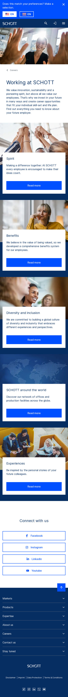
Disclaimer (11, 677)
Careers (14, 70)
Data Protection (34, 677)
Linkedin (37, 559)
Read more (34, 185)
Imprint (21, 677)
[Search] (46, 23)
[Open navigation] (63, 23)
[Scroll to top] (61, 587)
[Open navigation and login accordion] (55, 23)
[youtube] (44, 689)
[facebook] (23, 689)
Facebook (37, 535)
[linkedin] (34, 689)
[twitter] (39, 689)
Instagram (37, 547)
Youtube (36, 570)
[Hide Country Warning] (63, 4)
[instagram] (29, 689)
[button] (34, 598)
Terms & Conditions (53, 677)
